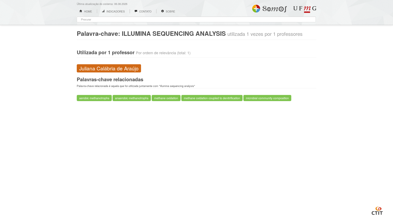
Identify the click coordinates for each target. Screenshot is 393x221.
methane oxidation (166, 98)
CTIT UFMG (377, 210)
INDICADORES (115, 11)
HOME (87, 11)
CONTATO (144, 11)
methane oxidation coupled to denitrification (212, 98)
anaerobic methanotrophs (131, 98)
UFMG (304, 9)
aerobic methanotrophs (94, 98)
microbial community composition (267, 98)
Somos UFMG (269, 8)
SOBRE (170, 11)
